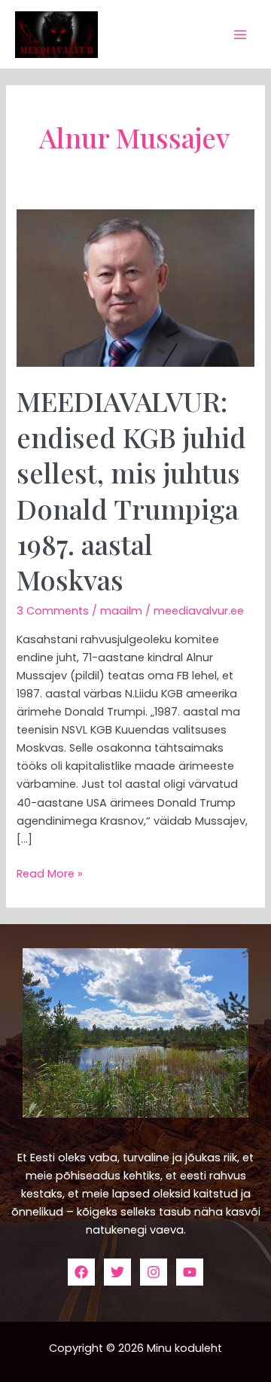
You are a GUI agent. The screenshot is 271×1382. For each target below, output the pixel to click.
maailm (121, 610)
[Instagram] (153, 1272)
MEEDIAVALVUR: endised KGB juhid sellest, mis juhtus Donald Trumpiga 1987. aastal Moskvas (131, 490)
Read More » (50, 873)
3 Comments (53, 610)
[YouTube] (189, 1272)
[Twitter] (117, 1272)
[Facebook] (81, 1272)
